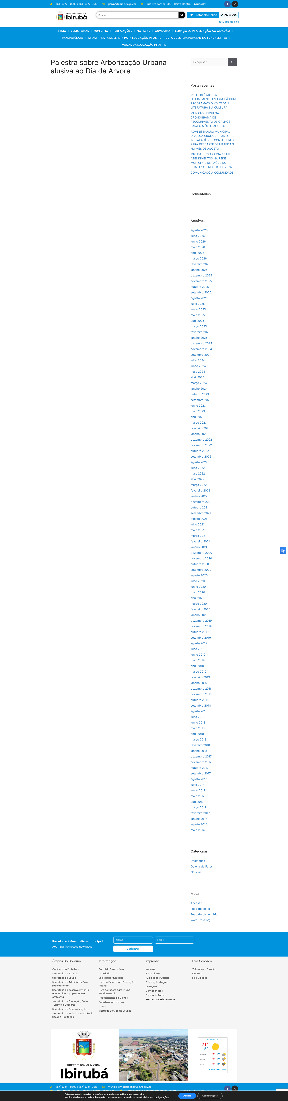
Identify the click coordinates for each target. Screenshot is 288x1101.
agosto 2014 (199, 824)
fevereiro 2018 (200, 745)
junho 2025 (198, 309)
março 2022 (199, 485)
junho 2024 (198, 366)
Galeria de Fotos (202, 866)
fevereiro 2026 (200, 264)
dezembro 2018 (201, 688)
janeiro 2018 (199, 750)
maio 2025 (198, 315)
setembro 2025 (201, 292)
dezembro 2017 (201, 756)
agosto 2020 (199, 575)
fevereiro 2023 (200, 428)
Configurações (210, 1095)
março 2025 (199, 326)
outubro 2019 (200, 632)
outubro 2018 (199, 700)
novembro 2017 (201, 762)
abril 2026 (197, 252)
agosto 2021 (199, 518)
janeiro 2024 (199, 388)
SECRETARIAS (80, 31)
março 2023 (199, 422)
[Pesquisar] (181, 15)
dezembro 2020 (201, 552)
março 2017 (198, 807)
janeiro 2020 (199, 615)
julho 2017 (197, 784)
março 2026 (199, 258)
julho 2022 (198, 468)
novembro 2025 (201, 281)
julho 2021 (197, 524)
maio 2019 (198, 660)
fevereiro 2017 (200, 813)
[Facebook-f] (227, 4)
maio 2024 (198, 371)
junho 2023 (198, 405)
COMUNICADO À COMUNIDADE (212, 172)
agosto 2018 (199, 711)
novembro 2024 (201, 349)
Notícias (196, 872)
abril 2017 (197, 801)
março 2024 (199, 383)
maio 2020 (198, 592)
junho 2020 (198, 586)
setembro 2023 (201, 400)
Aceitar (187, 1095)
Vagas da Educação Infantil (144, 45)
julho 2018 (197, 717)
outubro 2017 (199, 767)
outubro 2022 (200, 451)
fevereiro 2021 (200, 541)
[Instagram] (235, 4)
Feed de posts (200, 908)
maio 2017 (197, 796)
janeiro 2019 (199, 683)
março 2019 (198, 671)
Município (101, 31)
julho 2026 (198, 236)
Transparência (71, 38)
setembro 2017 (201, 773)
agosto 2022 (199, 462)
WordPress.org (200, 920)
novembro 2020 (201, 558)
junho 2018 (198, 722)
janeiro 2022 (199, 496)
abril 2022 (197, 479)
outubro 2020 (200, 564)
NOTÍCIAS (143, 31)
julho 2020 (198, 581)
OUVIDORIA (162, 31)
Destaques (198, 860)
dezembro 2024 (201, 343)
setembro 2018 (201, 705)
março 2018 (198, 739)
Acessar (196, 903)
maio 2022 (198, 473)
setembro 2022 (201, 456)
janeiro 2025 (199, 337)
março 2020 (199, 603)
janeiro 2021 (199, 547)
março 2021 (198, 535)
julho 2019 (197, 649)
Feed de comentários (205, 914)
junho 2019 (198, 654)
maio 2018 (197, 728)
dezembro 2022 (201, 439)
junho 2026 (198, 241)
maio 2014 (198, 830)
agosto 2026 (199, 230)
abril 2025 (197, 320)
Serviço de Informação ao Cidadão (202, 31)
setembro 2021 (201, 513)
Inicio (62, 31)
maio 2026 (198, 247)
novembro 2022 (201, 445)
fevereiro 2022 (200, 490)
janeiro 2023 (199, 434)
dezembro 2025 (201, 275)
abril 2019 (197, 666)
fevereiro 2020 (200, 609)
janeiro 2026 (199, 269)
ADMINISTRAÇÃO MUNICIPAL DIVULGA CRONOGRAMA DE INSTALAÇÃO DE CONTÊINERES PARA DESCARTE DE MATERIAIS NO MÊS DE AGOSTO (212, 140)
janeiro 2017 (199, 818)
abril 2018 (197, 733)
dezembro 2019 (201, 620)
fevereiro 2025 (200, 332)
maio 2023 (198, 411)
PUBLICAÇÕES (122, 31)
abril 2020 (197, 598)
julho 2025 (198, 303)
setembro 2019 (201, 637)
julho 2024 (198, 360)
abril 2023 (197, 417)
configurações (161, 1097)
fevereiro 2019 (200, 677)
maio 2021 (197, 530)
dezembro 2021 (201, 501)
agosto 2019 (199, 643)
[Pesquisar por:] (209, 62)
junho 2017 (198, 790)
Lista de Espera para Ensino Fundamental (196, 38)
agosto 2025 (199, 298)
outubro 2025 (200, 286)
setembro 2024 (201, 354)
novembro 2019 (201, 626)
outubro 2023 (200, 394)
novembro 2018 (201, 694)
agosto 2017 (199, 779)
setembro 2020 (201, 569)
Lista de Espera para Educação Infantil (131, 38)
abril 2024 (197, 377)
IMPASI (92, 38)
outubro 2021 (199, 507)
